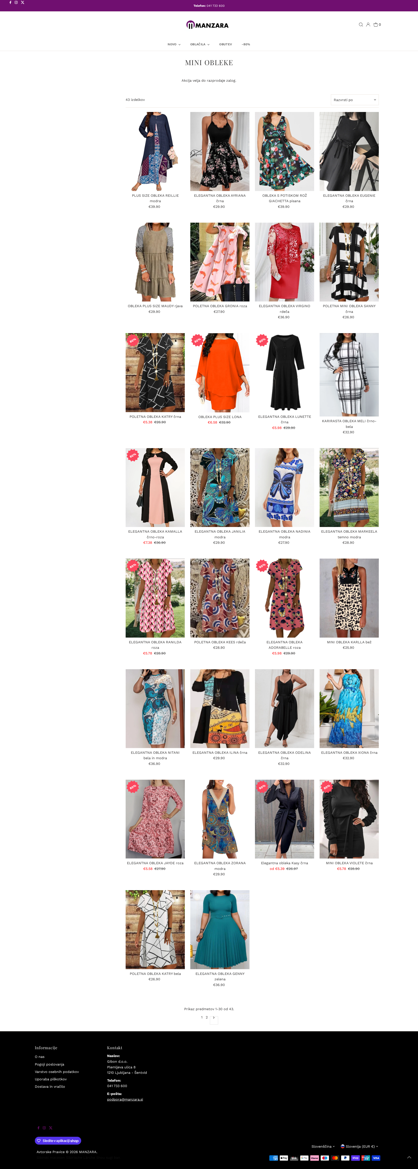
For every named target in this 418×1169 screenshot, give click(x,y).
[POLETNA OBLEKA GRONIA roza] (219, 262)
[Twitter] (22, 6)
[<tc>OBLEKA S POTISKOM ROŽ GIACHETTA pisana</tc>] (284, 151)
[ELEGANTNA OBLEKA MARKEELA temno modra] (349, 487)
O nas (39, 1057)
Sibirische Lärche (80, 1157)
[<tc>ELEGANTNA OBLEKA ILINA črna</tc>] (219, 708)
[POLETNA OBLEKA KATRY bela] (155, 929)
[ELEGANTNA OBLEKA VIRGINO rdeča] (284, 262)
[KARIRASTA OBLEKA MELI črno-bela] (349, 375)
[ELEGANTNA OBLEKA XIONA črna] (349, 708)
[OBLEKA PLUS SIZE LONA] (219, 372)
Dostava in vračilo (50, 1086)
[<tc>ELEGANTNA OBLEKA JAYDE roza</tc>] (155, 819)
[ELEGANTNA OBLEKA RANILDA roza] (155, 598)
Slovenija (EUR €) (360, 1146)
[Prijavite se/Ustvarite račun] (368, 25)
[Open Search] (361, 25)
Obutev (225, 44)
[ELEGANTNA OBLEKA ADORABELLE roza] (284, 598)
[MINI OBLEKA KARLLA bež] (349, 598)
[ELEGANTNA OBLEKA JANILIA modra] (219, 487)
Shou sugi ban (108, 1157)
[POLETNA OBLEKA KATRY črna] (155, 372)
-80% (246, 44)
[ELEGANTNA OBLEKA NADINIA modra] (284, 487)
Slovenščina (322, 1146)
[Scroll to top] (409, 1160)
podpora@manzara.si (125, 1099)
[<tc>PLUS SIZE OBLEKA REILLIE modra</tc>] (155, 151)
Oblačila (198, 44)
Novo (172, 44)
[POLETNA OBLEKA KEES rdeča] (219, 598)
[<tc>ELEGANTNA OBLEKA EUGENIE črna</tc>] (349, 151)
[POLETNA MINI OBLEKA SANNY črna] (349, 262)
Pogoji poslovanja (49, 1064)
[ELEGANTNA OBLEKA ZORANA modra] (219, 819)
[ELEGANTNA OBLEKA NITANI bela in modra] (155, 708)
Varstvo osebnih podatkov (57, 1072)
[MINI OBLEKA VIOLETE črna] (349, 819)
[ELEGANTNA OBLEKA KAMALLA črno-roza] (155, 487)
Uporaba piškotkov (51, 1079)
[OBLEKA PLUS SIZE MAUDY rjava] (155, 262)
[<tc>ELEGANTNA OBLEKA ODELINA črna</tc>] (284, 708)
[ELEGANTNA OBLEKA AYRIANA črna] (219, 151)
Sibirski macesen (51, 1157)
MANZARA (87, 1152)
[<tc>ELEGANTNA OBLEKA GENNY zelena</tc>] (219, 929)
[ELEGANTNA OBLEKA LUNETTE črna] (284, 372)
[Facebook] (10, 6)
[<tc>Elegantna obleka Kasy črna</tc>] (284, 819)
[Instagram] (16, 6)
